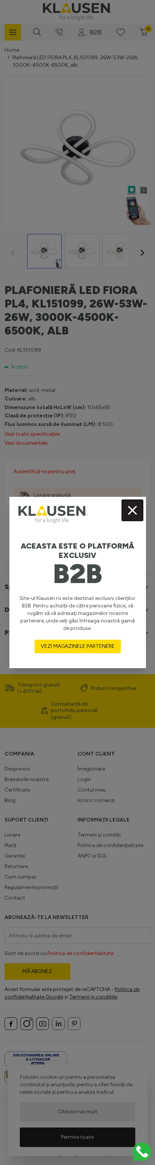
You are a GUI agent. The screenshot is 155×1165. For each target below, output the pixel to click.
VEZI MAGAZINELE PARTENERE (78, 646)
